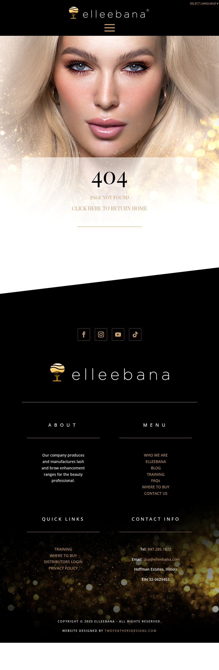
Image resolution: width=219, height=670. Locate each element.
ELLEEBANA (156, 461)
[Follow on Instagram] (101, 334)
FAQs (155, 480)
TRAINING (156, 474)
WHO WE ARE (156, 455)
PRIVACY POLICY (63, 568)
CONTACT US (155, 493)
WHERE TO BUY (155, 486)
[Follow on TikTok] (135, 334)
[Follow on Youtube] (118, 334)
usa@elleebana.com (162, 559)
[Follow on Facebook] (84, 334)
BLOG (156, 467)
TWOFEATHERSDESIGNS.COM (131, 631)
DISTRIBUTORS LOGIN (63, 561)
